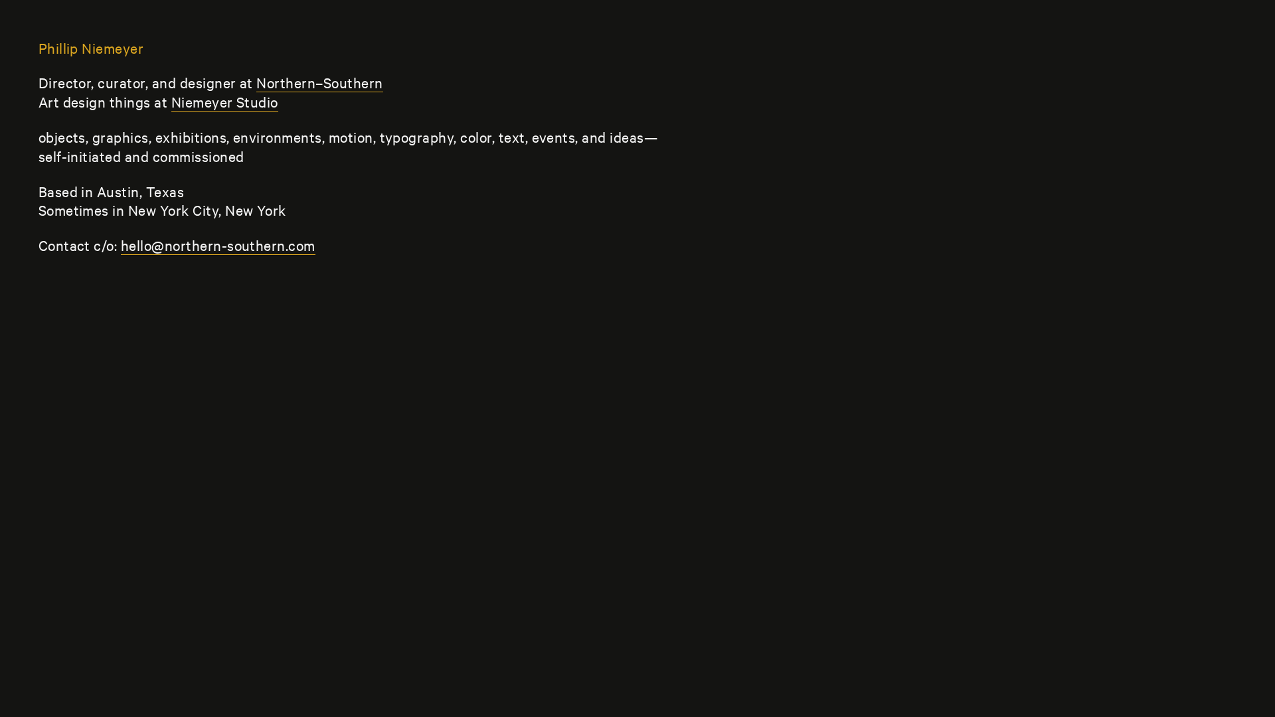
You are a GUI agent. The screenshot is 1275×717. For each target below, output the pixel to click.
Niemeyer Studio (224, 101)
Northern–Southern (319, 82)
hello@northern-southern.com (218, 245)
